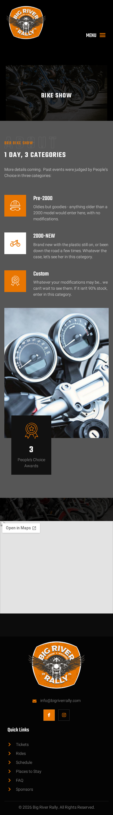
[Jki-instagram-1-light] (64, 715)
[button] (97, 35)
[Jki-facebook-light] (49, 715)
